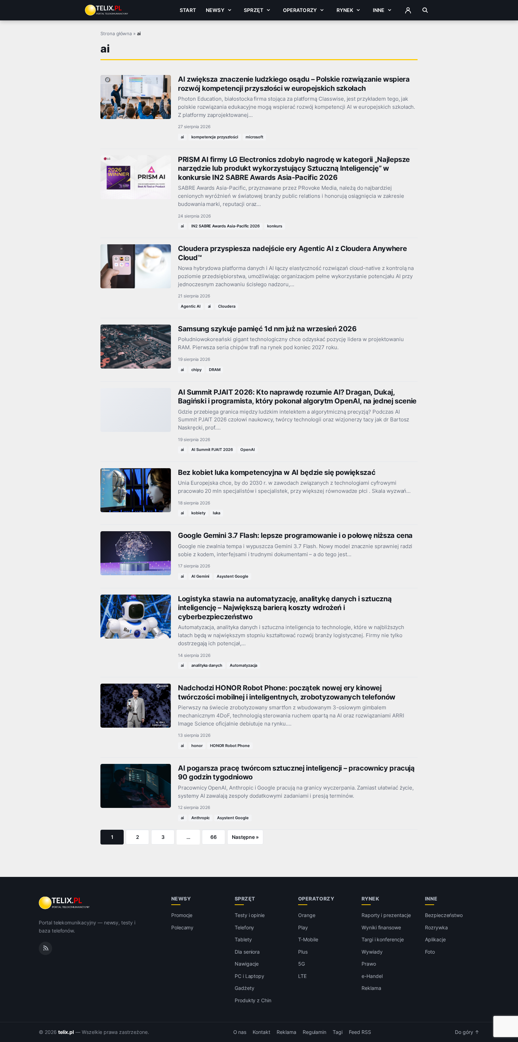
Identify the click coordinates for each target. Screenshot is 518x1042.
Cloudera (226, 306)
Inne (379, 10)
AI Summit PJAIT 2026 (212, 449)
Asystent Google (232, 576)
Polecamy (182, 927)
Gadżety (244, 988)
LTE (302, 976)
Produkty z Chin (253, 1000)
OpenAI (247, 449)
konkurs (274, 226)
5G (301, 964)
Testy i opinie (250, 915)
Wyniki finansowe (381, 927)
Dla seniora (247, 952)
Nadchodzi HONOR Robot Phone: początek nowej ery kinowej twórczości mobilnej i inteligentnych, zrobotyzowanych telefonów (286, 692)
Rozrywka (436, 927)
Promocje (182, 915)
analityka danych (206, 665)
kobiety (198, 512)
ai (182, 136)
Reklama (371, 988)
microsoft (255, 136)
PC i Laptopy (249, 976)
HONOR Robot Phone (230, 745)
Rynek (345, 10)
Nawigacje (247, 964)
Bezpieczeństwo (444, 915)
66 (213, 837)
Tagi (338, 1032)
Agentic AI (191, 306)
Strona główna (116, 33)
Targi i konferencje (383, 939)
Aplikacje (435, 939)
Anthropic (200, 817)
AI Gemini (200, 576)
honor (197, 745)
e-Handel (372, 976)
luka (217, 512)
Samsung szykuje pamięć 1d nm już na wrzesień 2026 (267, 329)
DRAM (215, 369)
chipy (196, 369)
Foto (430, 952)
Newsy (215, 10)
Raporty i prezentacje (386, 915)
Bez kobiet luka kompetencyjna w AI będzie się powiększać (276, 472)
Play (303, 927)
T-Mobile (308, 939)
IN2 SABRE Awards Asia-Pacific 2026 (225, 226)
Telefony (244, 927)
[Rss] (45, 948)
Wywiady (372, 952)
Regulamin (315, 1032)
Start (188, 10)
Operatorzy (300, 10)
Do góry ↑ (467, 1032)
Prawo (369, 964)
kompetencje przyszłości (214, 136)
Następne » (245, 837)
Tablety (243, 939)
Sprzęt (253, 10)
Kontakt (261, 1032)
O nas (240, 1032)
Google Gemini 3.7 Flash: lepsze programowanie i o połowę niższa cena (295, 535)
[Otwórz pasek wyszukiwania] (425, 10)
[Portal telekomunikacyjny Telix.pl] (65, 903)
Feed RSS (360, 1032)
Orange (306, 915)
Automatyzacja (243, 665)
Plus (303, 952)
